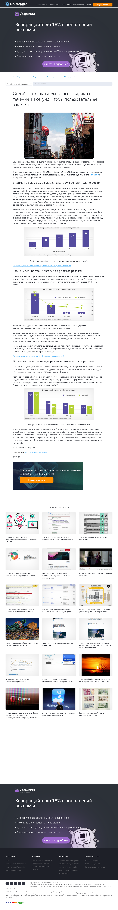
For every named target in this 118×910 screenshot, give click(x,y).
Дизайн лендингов (92, 864)
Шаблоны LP (54, 4)
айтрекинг (94, 175)
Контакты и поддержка (41, 866)
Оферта (35, 869)
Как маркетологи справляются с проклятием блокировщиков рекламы (21, 574)
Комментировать (36, 480)
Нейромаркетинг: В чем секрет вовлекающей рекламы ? (18, 680)
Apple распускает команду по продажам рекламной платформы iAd (58, 714)
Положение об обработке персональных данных (42, 861)
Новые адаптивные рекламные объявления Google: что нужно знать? (57, 680)
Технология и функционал (69, 860)
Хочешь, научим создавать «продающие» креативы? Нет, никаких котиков (21, 539)
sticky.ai (28, 452)
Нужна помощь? (79, 4)
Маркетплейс (64, 873)
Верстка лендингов (92, 860)
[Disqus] (59, 751)
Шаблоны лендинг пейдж (69, 864)
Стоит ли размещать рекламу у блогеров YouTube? (95, 574)
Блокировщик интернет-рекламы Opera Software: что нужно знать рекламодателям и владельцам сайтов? (22, 715)
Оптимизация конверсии (95, 867)
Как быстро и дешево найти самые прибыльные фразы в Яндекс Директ (57, 610)
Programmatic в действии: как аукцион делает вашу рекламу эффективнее (94, 610)
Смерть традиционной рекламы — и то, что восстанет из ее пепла (22, 644)
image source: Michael (39, 452)
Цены (63, 4)
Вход (89, 4)
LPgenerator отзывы (14, 870)
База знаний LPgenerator (16, 867)
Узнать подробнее (56, 64)
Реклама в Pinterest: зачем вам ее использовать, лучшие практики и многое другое (56, 575)
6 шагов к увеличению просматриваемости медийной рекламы (42, 265)
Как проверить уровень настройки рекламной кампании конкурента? (20, 610)
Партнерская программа (68, 870)
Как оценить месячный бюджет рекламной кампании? (92, 714)
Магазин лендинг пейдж (68, 867)
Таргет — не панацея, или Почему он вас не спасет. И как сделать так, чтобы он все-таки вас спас (95, 645)
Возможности (42, 4)
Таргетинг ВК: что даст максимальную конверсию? (57, 644)
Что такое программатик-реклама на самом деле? (94, 538)
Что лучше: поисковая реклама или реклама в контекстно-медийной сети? (58, 538)
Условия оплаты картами (14, 905)
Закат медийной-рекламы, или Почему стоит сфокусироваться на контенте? (94, 680)
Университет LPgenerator (16, 864)
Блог (7, 860)
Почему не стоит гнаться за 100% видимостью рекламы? (38, 356)
